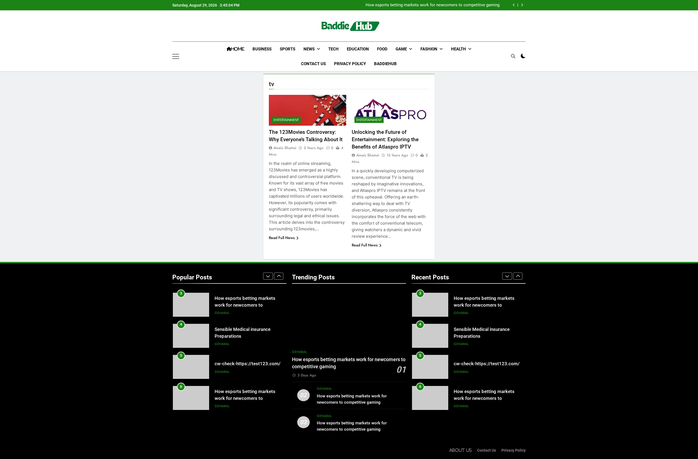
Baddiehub (385, 63)
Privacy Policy (350, 63)
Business (262, 49)
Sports (287, 49)
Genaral (222, 312)
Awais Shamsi (284, 147)
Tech (333, 49)
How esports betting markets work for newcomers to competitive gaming (433, 5)
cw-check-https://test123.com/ (248, 363)
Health (458, 49)
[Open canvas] (175, 56)
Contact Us (313, 63)
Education (358, 49)
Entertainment (286, 119)
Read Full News (282, 237)
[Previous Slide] (514, 5)
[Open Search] (513, 56)
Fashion (428, 49)
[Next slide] (522, 5)
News (309, 49)
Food (382, 49)
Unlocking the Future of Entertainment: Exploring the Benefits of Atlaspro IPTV (385, 139)
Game (401, 49)
